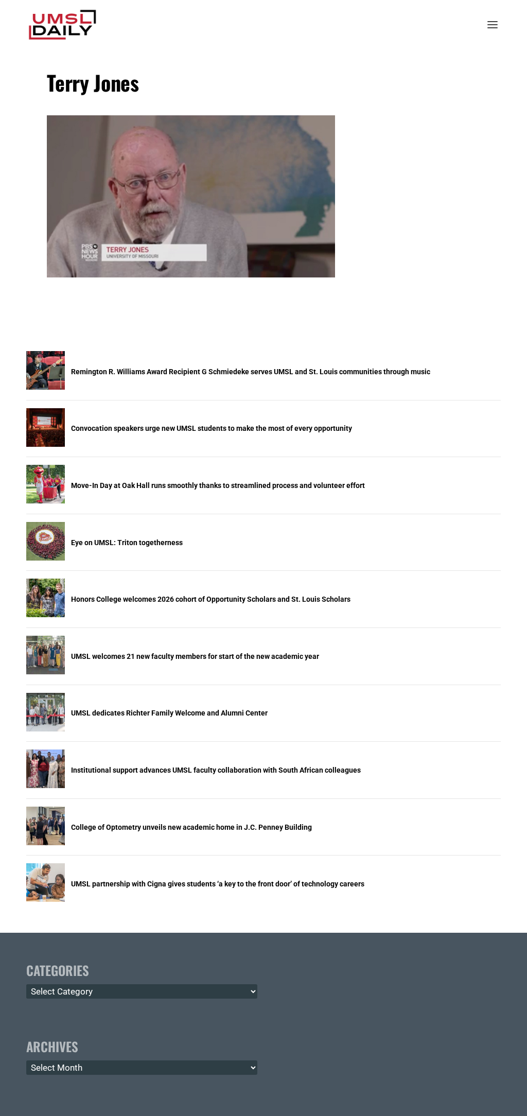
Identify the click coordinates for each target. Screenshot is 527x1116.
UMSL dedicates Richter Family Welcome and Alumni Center (169, 713)
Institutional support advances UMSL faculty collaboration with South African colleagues (216, 770)
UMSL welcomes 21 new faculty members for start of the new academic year (195, 656)
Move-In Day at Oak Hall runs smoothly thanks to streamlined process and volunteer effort (218, 485)
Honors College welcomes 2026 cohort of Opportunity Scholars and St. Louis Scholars (210, 599)
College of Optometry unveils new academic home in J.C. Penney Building (191, 827)
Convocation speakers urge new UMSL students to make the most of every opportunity (211, 428)
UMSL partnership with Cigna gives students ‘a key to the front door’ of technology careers (217, 884)
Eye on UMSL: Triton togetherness (127, 542)
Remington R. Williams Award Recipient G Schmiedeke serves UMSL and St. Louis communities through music (250, 372)
